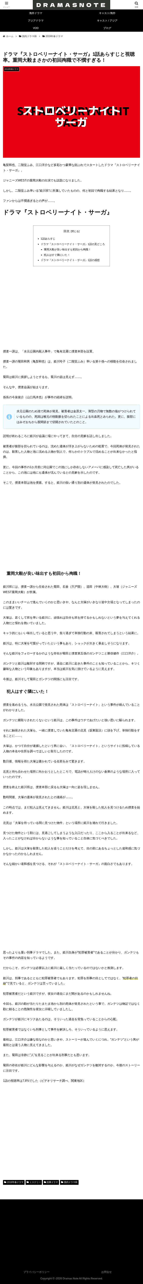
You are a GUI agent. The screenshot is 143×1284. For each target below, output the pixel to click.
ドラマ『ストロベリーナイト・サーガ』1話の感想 (70, 260)
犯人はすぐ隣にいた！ (57, 254)
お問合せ (106, 1271)
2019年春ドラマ (15, 1182)
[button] (132, 772)
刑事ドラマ (52, 1182)
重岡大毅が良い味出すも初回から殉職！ (67, 249)
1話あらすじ (48, 238)
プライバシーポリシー (36, 1271)
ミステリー (35, 1182)
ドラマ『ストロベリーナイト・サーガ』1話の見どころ (73, 244)
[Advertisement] (71, 297)
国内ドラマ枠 (70, 1182)
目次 (66, 231)
